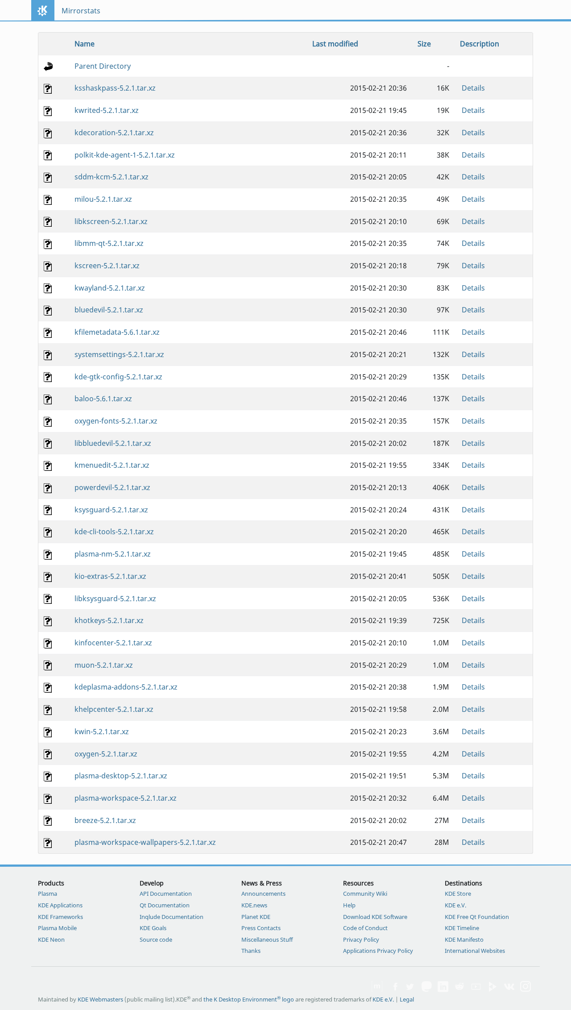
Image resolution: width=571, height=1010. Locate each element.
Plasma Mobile (57, 928)
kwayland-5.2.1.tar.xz (109, 288)
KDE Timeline (462, 928)
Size (424, 44)
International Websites (475, 951)
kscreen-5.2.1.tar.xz (107, 265)
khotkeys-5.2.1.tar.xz (109, 620)
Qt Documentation (165, 905)
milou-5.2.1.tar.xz (103, 199)
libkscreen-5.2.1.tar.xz (111, 221)
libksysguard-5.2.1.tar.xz (115, 598)
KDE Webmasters (100, 999)
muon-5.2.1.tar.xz (103, 665)
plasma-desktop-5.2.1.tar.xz (120, 776)
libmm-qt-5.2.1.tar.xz (109, 243)
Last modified (335, 44)
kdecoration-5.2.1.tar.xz (114, 132)
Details (473, 88)
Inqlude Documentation (171, 917)
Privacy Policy (361, 939)
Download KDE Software (375, 917)
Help (349, 905)
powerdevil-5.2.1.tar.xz (112, 487)
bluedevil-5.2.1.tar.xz (108, 310)
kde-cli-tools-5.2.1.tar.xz (114, 531)
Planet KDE (255, 917)
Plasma (47, 893)
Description (479, 44)
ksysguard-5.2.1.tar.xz (111, 510)
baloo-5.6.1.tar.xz (103, 398)
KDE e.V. (455, 905)
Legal (407, 999)
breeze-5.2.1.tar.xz (105, 820)
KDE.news (254, 905)
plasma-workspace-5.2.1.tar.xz (125, 798)
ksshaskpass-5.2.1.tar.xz (115, 88)
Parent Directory (102, 66)
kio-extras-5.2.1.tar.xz (110, 576)
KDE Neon (51, 939)
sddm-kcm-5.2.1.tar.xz (111, 177)
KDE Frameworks (60, 917)
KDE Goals (153, 928)
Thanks (251, 951)
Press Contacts (261, 928)
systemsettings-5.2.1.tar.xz (119, 354)
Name (84, 44)
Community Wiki (365, 893)
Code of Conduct (365, 928)
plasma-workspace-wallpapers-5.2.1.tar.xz (145, 842)
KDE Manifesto (464, 939)
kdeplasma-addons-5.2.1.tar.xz (126, 687)
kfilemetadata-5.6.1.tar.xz (117, 332)
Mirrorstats (81, 11)
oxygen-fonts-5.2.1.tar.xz (115, 421)
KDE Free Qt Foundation (477, 917)
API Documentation (166, 893)
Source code (156, 939)
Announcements (263, 893)
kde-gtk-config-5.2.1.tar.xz (118, 377)
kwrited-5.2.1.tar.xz (106, 110)
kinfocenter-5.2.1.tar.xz (113, 643)
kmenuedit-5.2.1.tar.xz (111, 465)
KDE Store (458, 893)
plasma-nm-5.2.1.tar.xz (112, 554)
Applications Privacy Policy (378, 951)
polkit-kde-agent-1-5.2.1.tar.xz (124, 155)
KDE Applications (60, 905)
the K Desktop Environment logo (248, 999)
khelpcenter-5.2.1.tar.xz (113, 709)
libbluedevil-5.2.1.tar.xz (112, 443)
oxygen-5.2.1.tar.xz (105, 754)
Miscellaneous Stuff (267, 939)
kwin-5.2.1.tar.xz (101, 731)
